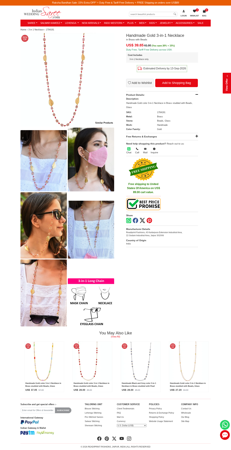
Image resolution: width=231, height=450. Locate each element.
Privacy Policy (155, 408)
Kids (152, 23)
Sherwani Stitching (93, 425)
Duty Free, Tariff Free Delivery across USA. (149, 49)
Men (141, 23)
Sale (200, 23)
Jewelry (165, 23)
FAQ (119, 413)
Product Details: (135, 95)
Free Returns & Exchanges (141, 136)
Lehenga (71, 23)
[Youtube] (122, 438)
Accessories (184, 23)
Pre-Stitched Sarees (94, 417)
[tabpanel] (67, 80)
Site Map (185, 421)
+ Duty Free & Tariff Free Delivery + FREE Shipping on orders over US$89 (138, 2)
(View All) (115, 336)
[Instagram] (129, 438)
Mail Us (120, 417)
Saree (31, 23)
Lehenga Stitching (93, 413)
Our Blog (185, 417)
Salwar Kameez (50, 23)
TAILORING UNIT (93, 404)
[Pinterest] (149, 221)
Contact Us (186, 408)
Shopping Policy (156, 417)
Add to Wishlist (141, 83)
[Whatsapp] (128, 220)
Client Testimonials (125, 408)
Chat (128, 152)
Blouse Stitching (92, 408)
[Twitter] (142, 221)
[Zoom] (67, 80)
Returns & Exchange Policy (161, 413)
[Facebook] (135, 221)
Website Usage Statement (161, 421)
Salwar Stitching (92, 421)
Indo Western (113, 23)
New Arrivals (90, 23)
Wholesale (186, 413)
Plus (130, 23)
